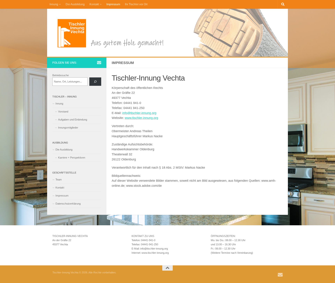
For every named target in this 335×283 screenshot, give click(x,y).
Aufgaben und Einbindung (72, 119)
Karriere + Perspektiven (71, 157)
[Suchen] (95, 81)
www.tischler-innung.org (141, 118)
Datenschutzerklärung (68, 203)
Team (58, 179)
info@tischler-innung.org (139, 113)
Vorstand (63, 111)
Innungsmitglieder (68, 127)
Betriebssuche (60, 75)
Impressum (113, 4)
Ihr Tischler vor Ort (136, 4)
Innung (54, 4)
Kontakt (94, 4)
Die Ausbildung (75, 4)
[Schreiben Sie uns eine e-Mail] (99, 63)
